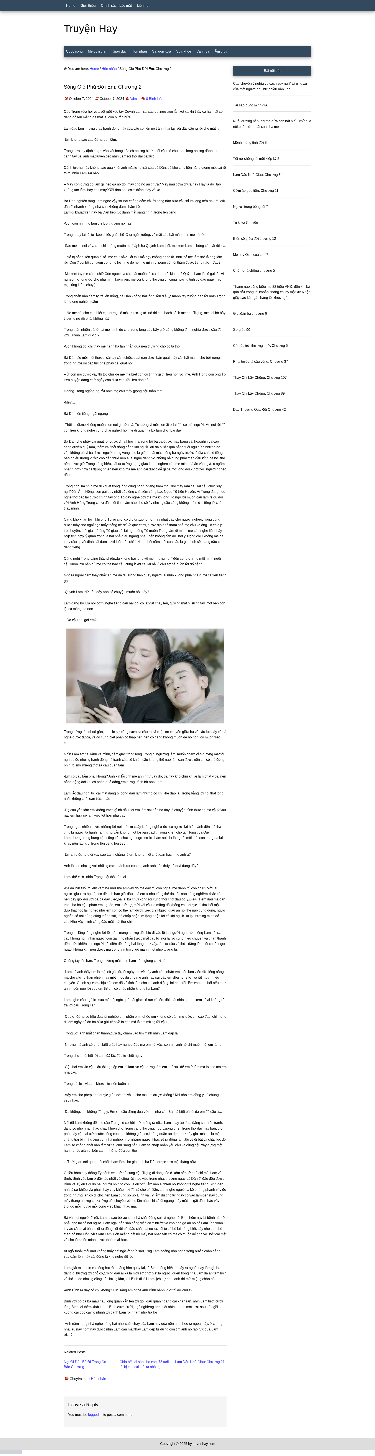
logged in (95, 1414)
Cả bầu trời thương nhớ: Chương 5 (260, 345)
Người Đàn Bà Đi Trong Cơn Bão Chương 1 (86, 1364)
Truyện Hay (90, 28)
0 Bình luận (155, 99)
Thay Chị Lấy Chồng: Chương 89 (259, 393)
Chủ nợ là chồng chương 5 (254, 270)
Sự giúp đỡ (242, 329)
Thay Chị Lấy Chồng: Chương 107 (260, 377)
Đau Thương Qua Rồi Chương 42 (259, 409)
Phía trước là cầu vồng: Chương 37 (260, 361)
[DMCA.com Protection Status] (11, 1453)
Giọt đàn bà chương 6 (250, 313)
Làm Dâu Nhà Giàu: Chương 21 (200, 1362)
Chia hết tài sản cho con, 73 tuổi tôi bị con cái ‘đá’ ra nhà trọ (144, 1364)
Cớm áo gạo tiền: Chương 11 (255, 190)
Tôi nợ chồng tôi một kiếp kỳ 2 (256, 158)
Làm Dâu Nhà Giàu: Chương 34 (258, 175)
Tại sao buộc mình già (250, 105)
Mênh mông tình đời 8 (250, 142)
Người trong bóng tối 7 (250, 206)
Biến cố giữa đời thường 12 (254, 238)
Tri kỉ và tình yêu (245, 222)
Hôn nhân (98, 1379)
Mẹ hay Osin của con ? (250, 254)
